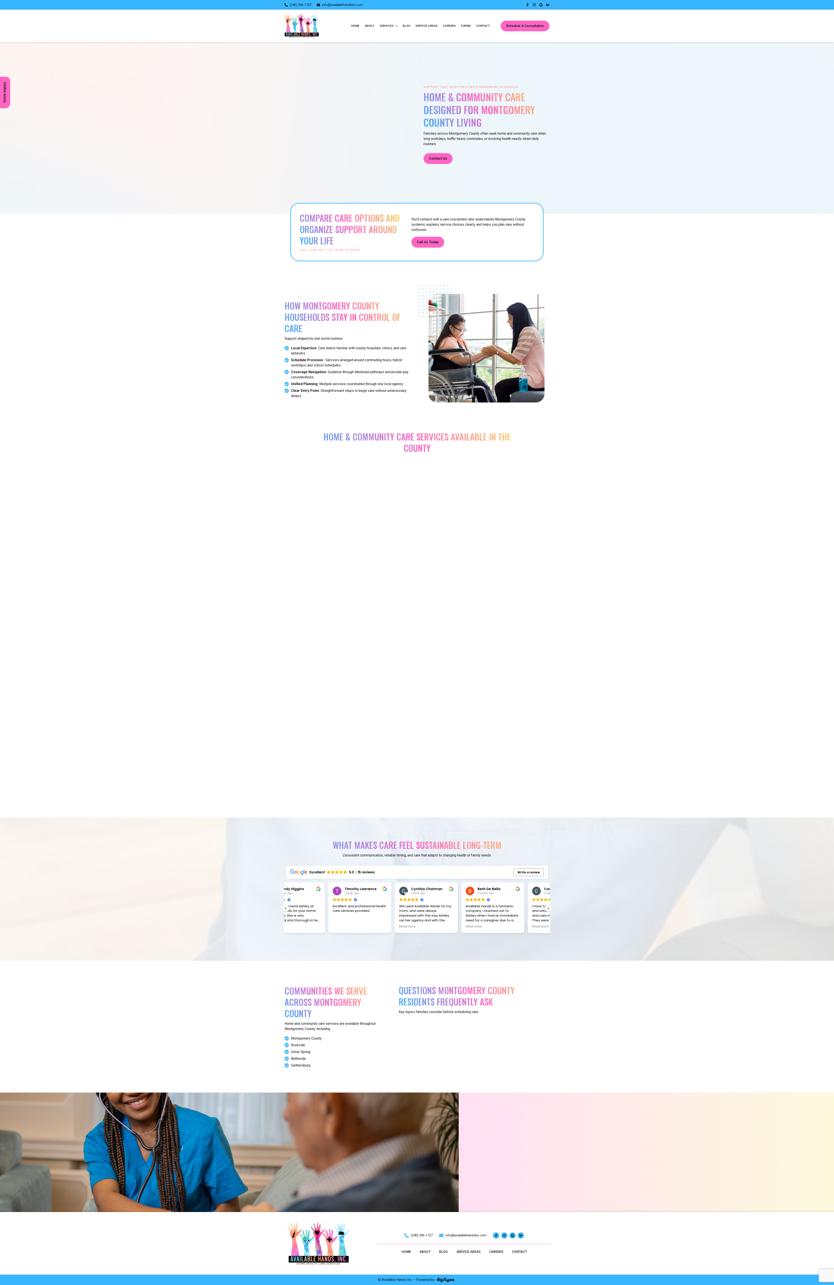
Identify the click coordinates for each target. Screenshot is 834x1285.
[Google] (541, 5)
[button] (548, 908)
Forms (466, 25)
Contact (483, 25)
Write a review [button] (528, 872)
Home (355, 25)
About (370, 25)
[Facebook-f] (527, 5)
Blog (406, 25)
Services (386, 25)
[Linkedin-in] (547, 5)
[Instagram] (534, 5)
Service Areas (426, 25)
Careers (449, 25)
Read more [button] (365, 927)
